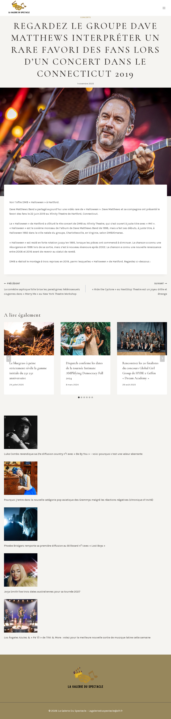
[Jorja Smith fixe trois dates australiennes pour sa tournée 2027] (85, 570)
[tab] (79, 397)
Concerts (85, 17)
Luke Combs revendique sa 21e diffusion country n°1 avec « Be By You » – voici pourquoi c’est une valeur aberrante (73, 453)
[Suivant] (162, 358)
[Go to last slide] (8, 358)
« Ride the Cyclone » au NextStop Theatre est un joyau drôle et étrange (129, 288)
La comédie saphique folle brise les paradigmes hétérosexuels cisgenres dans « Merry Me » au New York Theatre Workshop (42, 288)
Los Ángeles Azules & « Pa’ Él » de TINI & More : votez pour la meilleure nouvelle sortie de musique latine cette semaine (77, 637)
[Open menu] (164, 8)
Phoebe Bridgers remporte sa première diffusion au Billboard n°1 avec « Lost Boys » (54, 545)
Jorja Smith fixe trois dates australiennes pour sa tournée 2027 (42, 591)
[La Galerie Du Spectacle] (19, 8)
